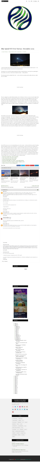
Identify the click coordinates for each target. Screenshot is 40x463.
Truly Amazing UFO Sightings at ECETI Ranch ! (4, 178)
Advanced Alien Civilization (20, 431)
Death (13, 431)
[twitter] (26, 1)
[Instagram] (19, 457)
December (17, 339)
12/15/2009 (5, 215)
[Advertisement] (20, 41)
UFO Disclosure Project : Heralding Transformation (21, 358)
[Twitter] (13, 457)
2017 (15, 384)
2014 (16, 380)
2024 (16, 391)
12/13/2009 (5, 196)
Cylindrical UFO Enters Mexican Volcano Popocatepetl (24, 178)
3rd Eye (25, 429)
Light (18, 51)
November (17, 338)
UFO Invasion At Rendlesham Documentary (20, 363)
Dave (4, 191)
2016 (16, 383)
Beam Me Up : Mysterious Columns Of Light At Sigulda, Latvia (13, 161)
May (16, 331)
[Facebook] (15, 457)
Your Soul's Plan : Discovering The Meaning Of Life (21, 368)
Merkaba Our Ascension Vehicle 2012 (19, 290)
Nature (26, 422)
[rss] (33, 1)
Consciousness (14, 420)
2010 (16, 376)
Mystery (20, 51)
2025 (16, 392)
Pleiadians (21, 429)
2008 (16, 324)
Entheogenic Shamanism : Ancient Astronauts (20, 341)
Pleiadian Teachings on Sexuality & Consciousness (20, 308)
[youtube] (37, 1)
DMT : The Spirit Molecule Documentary (19, 350)
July (16, 333)
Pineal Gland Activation (16, 427)
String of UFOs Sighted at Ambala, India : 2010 (33, 178)
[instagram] (31, 1)
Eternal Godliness (6, 217)
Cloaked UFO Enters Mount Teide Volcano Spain (14, 178)
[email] (35, 1)
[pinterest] (38, 1)
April (17, 330)
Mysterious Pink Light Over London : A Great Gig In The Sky (13, 160)
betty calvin (5, 223)
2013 (15, 379)
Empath (13, 436)
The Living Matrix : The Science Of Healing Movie (21, 370)
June (16, 332)
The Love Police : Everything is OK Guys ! (21, 365)
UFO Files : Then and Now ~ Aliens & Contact (20, 314)
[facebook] (28, 1)
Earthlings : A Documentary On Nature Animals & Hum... (20, 356)
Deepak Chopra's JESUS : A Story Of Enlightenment (20, 372)
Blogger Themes (28, 459)
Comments (24, 51)
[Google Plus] (17, 457)
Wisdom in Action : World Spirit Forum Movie (20, 345)
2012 (15, 378)
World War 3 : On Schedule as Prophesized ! (18, 443)
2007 (16, 323)
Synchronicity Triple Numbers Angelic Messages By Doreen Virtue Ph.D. (20, 297)
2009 (16, 325)
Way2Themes (18, 459)
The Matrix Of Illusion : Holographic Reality (19, 361)
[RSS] (21, 457)
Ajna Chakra (14, 429)
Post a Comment (4, 261)
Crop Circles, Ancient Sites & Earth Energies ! (21, 374)
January (17, 326)
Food (22, 427)
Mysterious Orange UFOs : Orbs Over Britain (10, 156)
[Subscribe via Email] (23, 457)
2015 (15, 381)
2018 (15, 385)
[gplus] (30, 1)
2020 (16, 387)
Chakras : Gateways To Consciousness (19, 348)
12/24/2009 (5, 242)
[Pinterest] (26, 457)
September (18, 335)
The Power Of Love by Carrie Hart (21, 354)
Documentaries (14, 418)
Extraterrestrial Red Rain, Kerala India (9, 159)
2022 (16, 388)
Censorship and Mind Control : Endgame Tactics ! (19, 449)
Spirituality (20, 418)
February (17, 327)
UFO (22, 420)
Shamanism (19, 422)
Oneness (19, 420)
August (17, 334)
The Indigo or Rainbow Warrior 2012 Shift (19, 302)
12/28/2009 (5, 259)
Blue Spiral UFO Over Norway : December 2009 (20, 352)
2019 (16, 386)
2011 (15, 377)
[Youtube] (25, 457)
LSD (17, 429)
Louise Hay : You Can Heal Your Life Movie (21, 343)
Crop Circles (14, 422)
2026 (16, 393)
